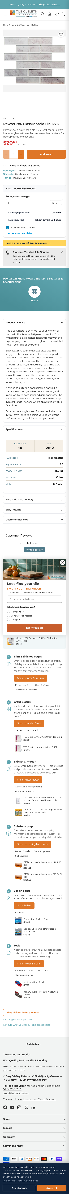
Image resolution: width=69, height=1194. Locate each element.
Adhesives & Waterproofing (28, 787)
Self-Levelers (21, 856)
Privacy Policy (9, 1181)
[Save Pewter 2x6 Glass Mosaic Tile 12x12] (61, 34)
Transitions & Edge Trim (26, 689)
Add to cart (46, 154)
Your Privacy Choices (28, 1181)
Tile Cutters (42, 970)
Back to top (32, 1044)
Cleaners (19, 912)
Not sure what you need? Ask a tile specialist (26, 1024)
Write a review (34, 549)
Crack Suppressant (43, 851)
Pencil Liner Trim (23, 685)
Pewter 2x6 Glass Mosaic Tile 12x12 (24, 25)
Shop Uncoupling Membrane (32, 844)
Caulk (36, 730)
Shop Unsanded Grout (29, 723)
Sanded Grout (22, 730)
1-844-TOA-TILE (12, 1089)
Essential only (19, 1188)
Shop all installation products (23, 1012)
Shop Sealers (24, 905)
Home (5, 25)
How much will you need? (21, 188)
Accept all (51, 1188)
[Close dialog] (62, 562)
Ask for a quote (38, 243)
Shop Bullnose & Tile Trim (30, 678)
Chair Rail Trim (41, 685)
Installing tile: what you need (18, 1019)
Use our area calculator (19, 233)
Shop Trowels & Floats (28, 963)
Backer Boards (22, 851)
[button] (63, 14)
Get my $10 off (34, 627)
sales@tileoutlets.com (16, 1093)
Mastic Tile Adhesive (24, 791)
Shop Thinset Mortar (28, 779)
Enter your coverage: (18, 196)
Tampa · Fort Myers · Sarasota (39, 1099)
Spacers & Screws (24, 970)
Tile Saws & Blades (24, 975)
